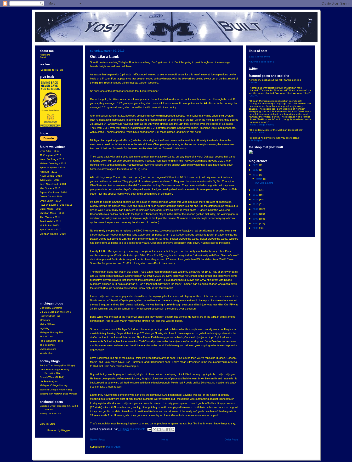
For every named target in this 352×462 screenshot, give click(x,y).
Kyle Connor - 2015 (50, 229)
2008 (256, 214)
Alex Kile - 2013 (48, 171)
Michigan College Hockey (54, 385)
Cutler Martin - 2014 (51, 209)
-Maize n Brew (256, 132)
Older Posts (231, 439)
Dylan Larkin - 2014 (50, 200)
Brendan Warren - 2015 (53, 233)
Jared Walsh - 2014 (50, 221)
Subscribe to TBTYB (51, 69)
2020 (256, 170)
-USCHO (253, 95)
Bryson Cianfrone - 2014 (53, 192)
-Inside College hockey (261, 124)
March (259, 178)
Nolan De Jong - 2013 (52, 159)
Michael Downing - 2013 (53, 163)
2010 (256, 204)
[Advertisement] (54, 269)
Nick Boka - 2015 (49, 225)
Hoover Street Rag (50, 316)
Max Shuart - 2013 (50, 188)
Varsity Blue (46, 353)
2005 (256, 228)
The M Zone (46, 336)
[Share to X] (163, 429)
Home (164, 439)
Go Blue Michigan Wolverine (55, 311)
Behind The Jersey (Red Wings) (57, 365)
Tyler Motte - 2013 (50, 180)
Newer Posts (97, 439)
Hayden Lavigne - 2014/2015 (56, 204)
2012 (256, 194)
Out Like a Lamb (104, 56)
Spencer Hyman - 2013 (52, 167)
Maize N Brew (47, 324)
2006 (256, 223)
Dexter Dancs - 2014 (51, 196)
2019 (256, 174)
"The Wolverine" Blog (51, 340)
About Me (45, 54)
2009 (256, 209)
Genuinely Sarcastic (51, 307)
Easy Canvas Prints (259, 56)
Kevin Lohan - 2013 (51, 176)
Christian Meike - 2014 (52, 213)
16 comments (137, 429)
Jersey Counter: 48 (50, 413)
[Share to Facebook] (168, 429)
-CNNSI (253, 82)
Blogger (65, 430)
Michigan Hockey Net (51, 332)
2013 (256, 190)
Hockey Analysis (48, 381)
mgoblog (44, 328)
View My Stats (47, 424)
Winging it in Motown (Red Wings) (58, 393)
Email (43, 57)
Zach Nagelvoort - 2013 (53, 184)
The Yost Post (47, 345)
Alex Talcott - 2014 (50, 217)
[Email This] (154, 429)
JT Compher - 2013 (50, 155)
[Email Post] (149, 429)
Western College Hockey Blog (56, 389)
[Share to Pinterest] (172, 429)
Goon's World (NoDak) (52, 377)
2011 (256, 199)
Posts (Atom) (113, 446)
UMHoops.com (48, 349)
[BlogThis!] (159, 429)
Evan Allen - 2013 (49, 151)
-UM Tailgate (255, 140)
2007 (256, 218)
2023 (256, 165)
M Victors (45, 320)
